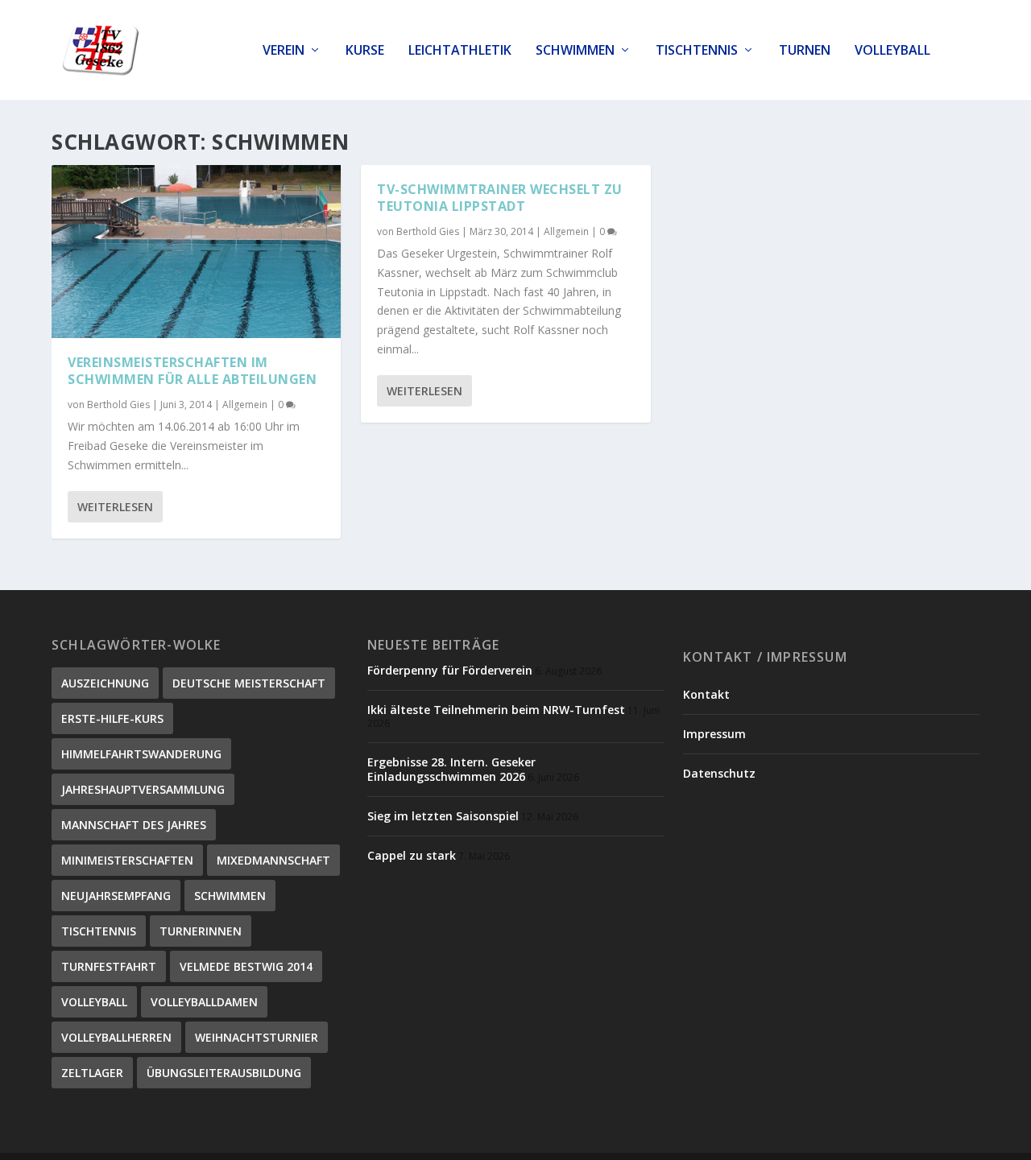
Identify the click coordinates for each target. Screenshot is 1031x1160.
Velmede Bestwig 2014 (246, 966)
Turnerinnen (200, 931)
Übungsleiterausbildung (224, 1072)
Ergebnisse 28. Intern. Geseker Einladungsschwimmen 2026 (451, 769)
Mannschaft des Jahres (133, 824)
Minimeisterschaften (127, 860)
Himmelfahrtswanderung (141, 754)
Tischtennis (697, 51)
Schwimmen (575, 51)
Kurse (365, 51)
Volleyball (892, 51)
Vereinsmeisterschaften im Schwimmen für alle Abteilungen (192, 370)
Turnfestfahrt (108, 966)
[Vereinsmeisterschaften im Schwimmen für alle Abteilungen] (196, 251)
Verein (283, 51)
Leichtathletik (459, 51)
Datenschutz (719, 773)
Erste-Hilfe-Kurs (112, 718)
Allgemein (244, 404)
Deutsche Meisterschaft (248, 683)
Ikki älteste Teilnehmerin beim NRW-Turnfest (496, 709)
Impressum (714, 733)
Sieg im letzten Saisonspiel (443, 816)
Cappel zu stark (411, 855)
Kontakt (706, 694)
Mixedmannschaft (273, 860)
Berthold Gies (118, 404)
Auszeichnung (105, 683)
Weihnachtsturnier (256, 1037)
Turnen (804, 51)
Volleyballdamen (204, 1001)
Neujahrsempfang (116, 895)
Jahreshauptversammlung (143, 789)
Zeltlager (92, 1072)
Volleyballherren (116, 1037)
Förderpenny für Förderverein (449, 670)
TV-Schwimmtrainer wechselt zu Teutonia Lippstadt (500, 197)
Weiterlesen (115, 506)
